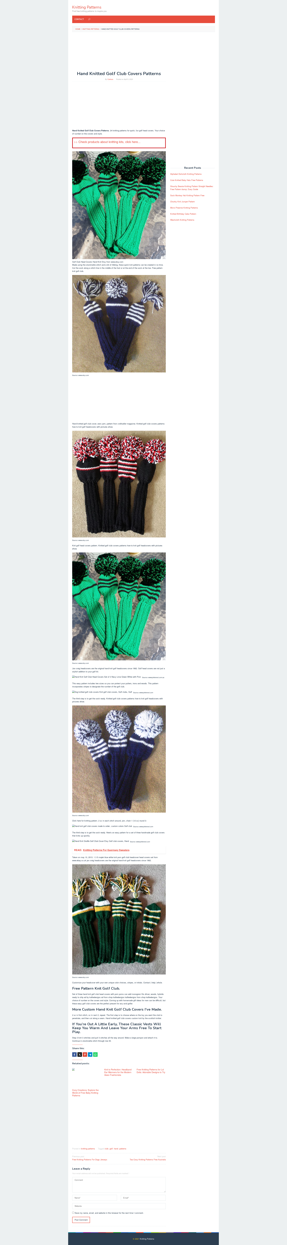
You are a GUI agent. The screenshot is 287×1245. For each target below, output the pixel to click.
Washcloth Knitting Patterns (182, 219)
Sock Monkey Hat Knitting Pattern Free (187, 195)
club (106, 1148)
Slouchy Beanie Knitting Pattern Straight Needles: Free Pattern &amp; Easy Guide (191, 188)
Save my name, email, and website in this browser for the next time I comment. (109, 1212)
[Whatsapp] (95, 1054)
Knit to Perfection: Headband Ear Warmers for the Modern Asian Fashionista (118, 1072)
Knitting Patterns (86, 7)
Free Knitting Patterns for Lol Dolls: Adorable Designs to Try (151, 1071)
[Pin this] (85, 1054)
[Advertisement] (143, 56)
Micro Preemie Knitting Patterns (184, 207)
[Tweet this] (79, 1054)
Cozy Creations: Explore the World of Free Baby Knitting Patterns (85, 1093)
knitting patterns (88, 1148)
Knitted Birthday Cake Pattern (183, 213)
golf (111, 1148)
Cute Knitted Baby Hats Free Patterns (186, 180)
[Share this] (74, 1054)
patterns (122, 1148)
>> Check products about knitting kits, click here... (107, 142)
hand (116, 1148)
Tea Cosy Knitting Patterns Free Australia (148, 1158)
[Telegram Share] (90, 1054)
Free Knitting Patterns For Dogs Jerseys (89, 1158)
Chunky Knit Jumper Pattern (182, 201)
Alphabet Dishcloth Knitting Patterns (186, 174)
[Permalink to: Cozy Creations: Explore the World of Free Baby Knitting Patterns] (86, 1078)
